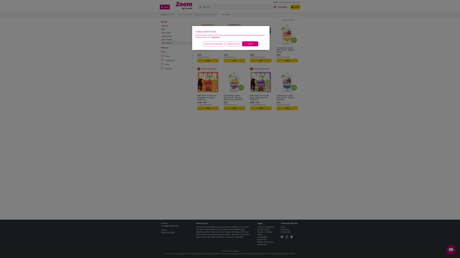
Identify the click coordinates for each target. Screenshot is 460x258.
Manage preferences (233, 44)
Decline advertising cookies (214, 44)
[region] (231, 38)
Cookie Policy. (216, 37)
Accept (250, 44)
